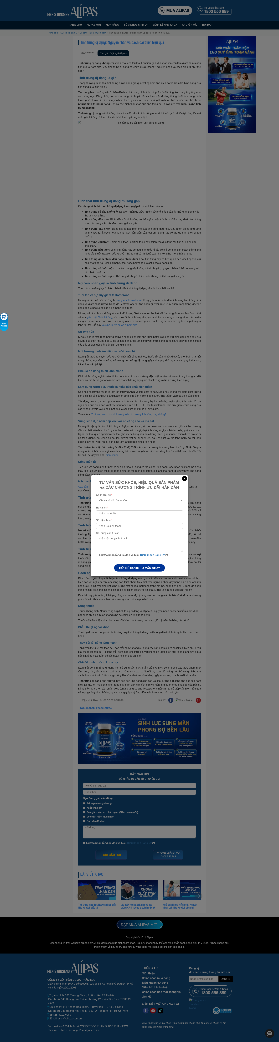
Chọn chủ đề (104, 495)
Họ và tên (102, 507)
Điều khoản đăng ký (152, 555)
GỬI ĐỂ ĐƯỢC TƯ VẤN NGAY (139, 568)
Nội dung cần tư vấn (107, 533)
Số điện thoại (104, 520)
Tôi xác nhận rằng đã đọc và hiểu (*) (133, 555)
